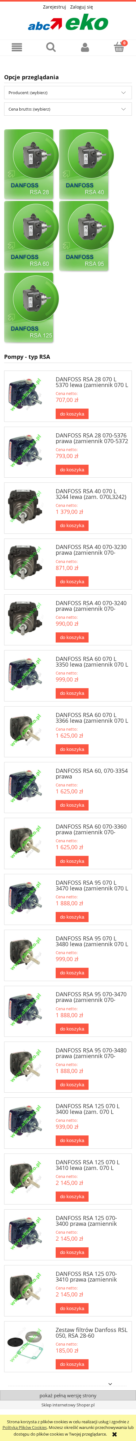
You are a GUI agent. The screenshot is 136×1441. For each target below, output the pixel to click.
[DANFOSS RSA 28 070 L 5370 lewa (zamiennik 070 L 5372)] (25, 394)
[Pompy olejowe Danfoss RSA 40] (86, 165)
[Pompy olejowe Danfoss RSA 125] (31, 308)
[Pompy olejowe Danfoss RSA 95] (86, 236)
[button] (17, 47)
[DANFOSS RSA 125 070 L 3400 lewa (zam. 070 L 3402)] (25, 1121)
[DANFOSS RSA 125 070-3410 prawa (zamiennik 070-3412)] (25, 1289)
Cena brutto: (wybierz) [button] (29, 109)
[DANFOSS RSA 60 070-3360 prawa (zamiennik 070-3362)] (25, 842)
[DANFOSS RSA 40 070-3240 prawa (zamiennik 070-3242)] (25, 618)
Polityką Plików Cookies (25, 1427)
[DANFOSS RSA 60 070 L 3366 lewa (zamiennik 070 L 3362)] (25, 730)
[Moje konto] (85, 47)
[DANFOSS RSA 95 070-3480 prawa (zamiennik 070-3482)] (25, 1065)
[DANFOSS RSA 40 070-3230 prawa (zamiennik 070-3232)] (25, 562)
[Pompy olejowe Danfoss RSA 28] (31, 165)
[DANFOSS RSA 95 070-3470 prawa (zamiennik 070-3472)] (25, 1009)
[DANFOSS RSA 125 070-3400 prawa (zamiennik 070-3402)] (25, 1233)
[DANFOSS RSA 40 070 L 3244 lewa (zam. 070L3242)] (25, 506)
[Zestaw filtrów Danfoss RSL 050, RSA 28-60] (25, 1345)
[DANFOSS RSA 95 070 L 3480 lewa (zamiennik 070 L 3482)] (25, 953)
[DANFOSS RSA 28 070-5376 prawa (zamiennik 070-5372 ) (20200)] (25, 450)
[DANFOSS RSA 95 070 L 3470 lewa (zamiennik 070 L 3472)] (25, 898)
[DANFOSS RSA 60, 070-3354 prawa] (25, 786)
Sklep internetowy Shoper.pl (68, 1405)
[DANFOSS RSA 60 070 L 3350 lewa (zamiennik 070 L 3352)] (25, 674)
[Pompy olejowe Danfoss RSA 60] (31, 236)
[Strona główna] (68, 20)
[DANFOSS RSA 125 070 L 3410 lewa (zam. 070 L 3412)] (25, 1177)
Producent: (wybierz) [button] (28, 92)
